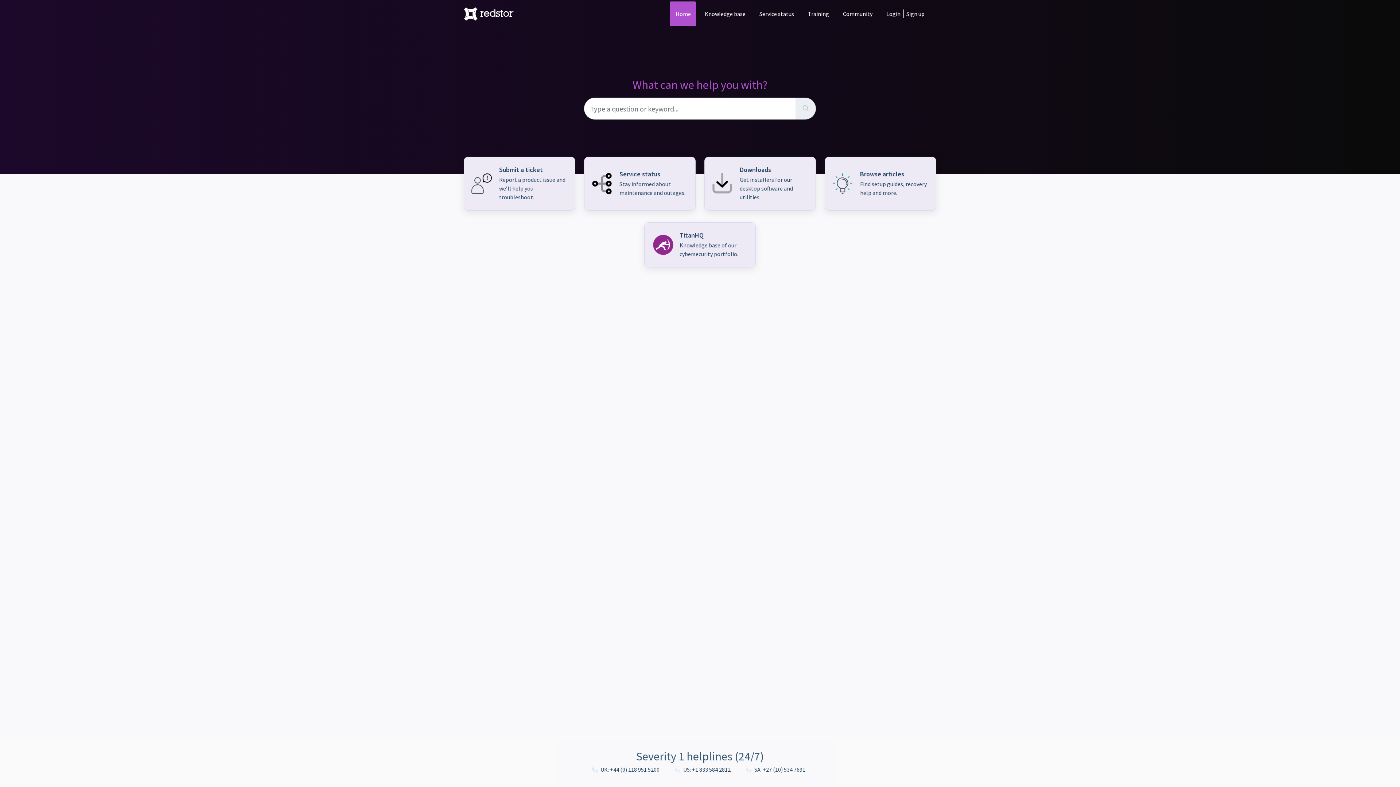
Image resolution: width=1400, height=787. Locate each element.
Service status (776, 13)
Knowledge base (725, 13)
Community (857, 13)
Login (893, 13)
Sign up (915, 13)
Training (818, 13)
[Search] (806, 109)
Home (683, 13)
